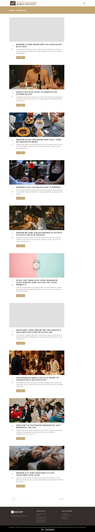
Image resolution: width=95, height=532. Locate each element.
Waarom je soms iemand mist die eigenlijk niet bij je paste (39, 45)
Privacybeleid (50, 529)
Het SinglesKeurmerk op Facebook (19, 516)
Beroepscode (65, 517)
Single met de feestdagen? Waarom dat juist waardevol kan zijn (38, 426)
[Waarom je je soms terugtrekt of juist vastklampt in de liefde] (36, 458)
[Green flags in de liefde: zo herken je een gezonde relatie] (36, 77)
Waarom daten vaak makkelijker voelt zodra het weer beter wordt (38, 141)
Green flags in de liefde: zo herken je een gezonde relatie (36, 93)
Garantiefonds (65, 514)
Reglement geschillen (41, 520)
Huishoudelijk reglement (41, 517)
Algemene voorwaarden (41, 514)
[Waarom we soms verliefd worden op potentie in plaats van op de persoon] (36, 218)
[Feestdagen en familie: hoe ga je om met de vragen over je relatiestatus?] (36, 363)
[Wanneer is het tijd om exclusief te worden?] (36, 172)
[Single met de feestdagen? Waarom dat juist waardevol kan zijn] (36, 410)
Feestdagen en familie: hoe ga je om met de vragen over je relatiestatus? (37, 379)
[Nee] (93, 528)
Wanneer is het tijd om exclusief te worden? (38, 187)
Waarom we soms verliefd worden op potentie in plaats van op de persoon (39, 234)
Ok (42, 529)
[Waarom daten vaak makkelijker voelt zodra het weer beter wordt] (36, 124)
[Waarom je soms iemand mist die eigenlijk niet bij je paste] (36, 29)
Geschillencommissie (66, 515)
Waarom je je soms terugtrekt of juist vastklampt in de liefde (35, 474)
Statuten (38, 515)
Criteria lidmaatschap (40, 518)
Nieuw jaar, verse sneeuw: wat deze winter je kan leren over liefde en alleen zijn (38, 331)
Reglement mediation (41, 522)
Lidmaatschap (65, 518)
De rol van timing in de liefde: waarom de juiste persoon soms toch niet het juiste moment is (37, 282)
